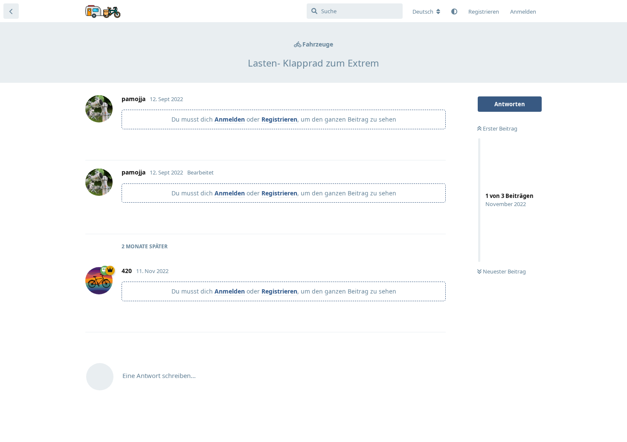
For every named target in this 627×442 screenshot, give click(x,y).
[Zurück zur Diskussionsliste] (11, 11)
